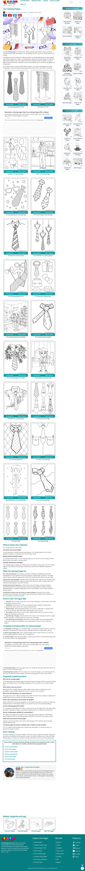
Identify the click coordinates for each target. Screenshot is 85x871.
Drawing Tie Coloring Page (16, 255)
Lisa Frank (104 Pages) (78, 88)
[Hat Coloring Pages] (36, 824)
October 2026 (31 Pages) (77, 139)
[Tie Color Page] (16, 520)
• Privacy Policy (59, 853)
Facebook (77, 842)
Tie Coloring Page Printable (43, 337)
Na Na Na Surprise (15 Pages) (77, 154)
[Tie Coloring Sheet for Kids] (16, 86)
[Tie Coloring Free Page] (43, 398)
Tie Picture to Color (43, 107)
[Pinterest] (19, 769)
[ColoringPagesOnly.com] (10, 2)
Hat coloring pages (10, 759)
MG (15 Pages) (77, 167)
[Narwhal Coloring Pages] (67, 147)
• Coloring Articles (38, 862)
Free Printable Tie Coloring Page (43, 255)
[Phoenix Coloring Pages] (67, 132)
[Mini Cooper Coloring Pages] (67, 118)
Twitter (77, 845)
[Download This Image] (16, 70)
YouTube (77, 851)
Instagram (77, 854)
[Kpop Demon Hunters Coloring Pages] (67, 51)
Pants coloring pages (10, 756)
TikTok (77, 856)
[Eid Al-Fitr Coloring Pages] (78, 96)
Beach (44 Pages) (67, 36)
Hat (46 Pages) (36, 831)
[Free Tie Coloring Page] (43, 480)
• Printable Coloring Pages (40, 845)
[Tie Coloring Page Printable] (43, 316)
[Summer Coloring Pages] (78, 15)
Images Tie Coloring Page (15, 174)
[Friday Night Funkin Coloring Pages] (67, 67)
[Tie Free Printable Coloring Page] (43, 194)
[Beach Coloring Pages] (67, 30)
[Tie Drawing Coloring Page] (43, 276)
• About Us (58, 842)
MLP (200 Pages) (67, 102)
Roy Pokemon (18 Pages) (77, 124)
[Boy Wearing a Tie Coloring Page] (16, 480)
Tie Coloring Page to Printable (16, 378)
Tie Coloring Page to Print (15, 296)
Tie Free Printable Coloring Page (43, 215)
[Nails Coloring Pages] (23, 824)
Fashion (9, 5)
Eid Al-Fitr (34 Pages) (77, 103)
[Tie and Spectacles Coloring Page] (16, 194)
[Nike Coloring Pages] (49, 824)
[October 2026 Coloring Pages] (78, 132)
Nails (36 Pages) (23, 831)
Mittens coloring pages (11, 754)
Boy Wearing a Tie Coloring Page (16, 500)
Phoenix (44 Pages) (67, 139)
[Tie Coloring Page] (43, 520)
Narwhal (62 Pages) (67, 154)
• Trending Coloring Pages (40, 856)
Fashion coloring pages (11, 746)
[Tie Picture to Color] (43, 86)
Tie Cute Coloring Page (43, 459)
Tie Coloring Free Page (43, 419)
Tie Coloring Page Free (16, 459)
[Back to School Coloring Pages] (67, 15)
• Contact (58, 845)
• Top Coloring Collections (40, 859)
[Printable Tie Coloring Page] (16, 398)
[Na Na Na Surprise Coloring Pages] (78, 147)
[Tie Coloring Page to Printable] (16, 357)
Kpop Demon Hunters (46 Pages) (67, 59)
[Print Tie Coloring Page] (43, 153)
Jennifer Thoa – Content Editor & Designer (17, 12)
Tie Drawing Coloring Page (43, 296)
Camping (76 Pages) (77, 36)
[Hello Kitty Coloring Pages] (67, 82)
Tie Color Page (15, 541)
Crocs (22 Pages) (9, 831)
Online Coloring (22, 104)
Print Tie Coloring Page (43, 174)
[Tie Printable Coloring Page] (43, 357)
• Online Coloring (37, 850)
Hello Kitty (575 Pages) (67, 88)
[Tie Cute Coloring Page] (43, 439)
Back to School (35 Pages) (67, 22)
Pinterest (77, 848)
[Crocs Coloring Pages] (9, 824)
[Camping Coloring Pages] (78, 30)
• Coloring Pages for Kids (39, 848)
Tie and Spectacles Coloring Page (16, 215)
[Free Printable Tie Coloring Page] (43, 235)
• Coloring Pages (37, 842)
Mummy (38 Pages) (67, 168)
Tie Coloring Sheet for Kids (16, 107)
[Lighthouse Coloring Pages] (78, 51)
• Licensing (58, 856)
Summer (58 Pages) (78, 22)
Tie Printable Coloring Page (43, 378)
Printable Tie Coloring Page (16, 419)
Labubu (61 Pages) (78, 73)
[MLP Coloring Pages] (67, 96)
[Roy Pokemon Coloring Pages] (78, 118)
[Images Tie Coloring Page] (16, 153)
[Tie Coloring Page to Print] (16, 276)
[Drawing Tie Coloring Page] (16, 235)
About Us (23, 4)
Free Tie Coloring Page (43, 500)
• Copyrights (58, 848)
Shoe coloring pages (10, 749)
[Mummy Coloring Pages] (67, 162)
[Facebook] (17, 769)
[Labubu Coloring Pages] (78, 67)
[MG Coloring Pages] (78, 162)
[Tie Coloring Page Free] (16, 439)
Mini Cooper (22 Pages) (67, 124)
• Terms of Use (59, 850)
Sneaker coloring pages (11, 751)
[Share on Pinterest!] (8, 70)
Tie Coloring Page (43, 541)
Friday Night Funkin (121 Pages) (67, 74)
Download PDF (9, 104)
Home (4, 5)
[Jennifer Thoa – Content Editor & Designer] (4, 12)
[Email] (21, 769)
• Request (58, 862)
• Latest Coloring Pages (39, 853)
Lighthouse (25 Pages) (78, 58)
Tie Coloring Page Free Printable (15, 337)
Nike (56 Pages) (49, 831)
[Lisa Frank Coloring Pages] (78, 82)
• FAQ (57, 859)
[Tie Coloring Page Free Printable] (16, 316)
